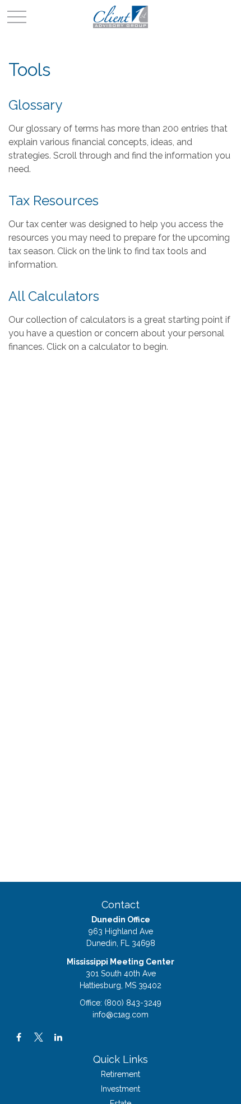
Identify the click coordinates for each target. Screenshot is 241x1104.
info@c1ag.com (120, 1014)
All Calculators (53, 296)
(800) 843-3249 (132, 1002)
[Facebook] (18, 1036)
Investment (120, 1088)
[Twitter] (38, 1036)
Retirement (120, 1074)
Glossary (35, 105)
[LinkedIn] (58, 1036)
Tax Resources (53, 200)
